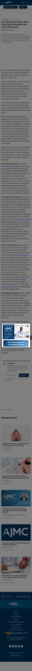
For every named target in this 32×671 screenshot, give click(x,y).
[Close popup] (27, 326)
